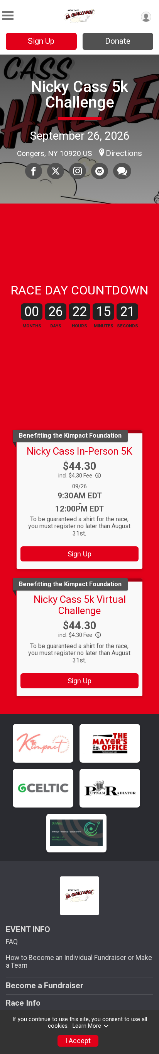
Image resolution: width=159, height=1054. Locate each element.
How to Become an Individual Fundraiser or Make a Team (79, 961)
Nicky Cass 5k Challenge (79, 94)
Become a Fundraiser (44, 985)
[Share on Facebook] (33, 171)
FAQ (12, 942)
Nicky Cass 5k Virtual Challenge (80, 605)
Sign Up (41, 41)
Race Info (23, 1003)
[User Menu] (146, 17)
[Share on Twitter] (55, 171)
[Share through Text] (122, 171)
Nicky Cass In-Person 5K (79, 451)
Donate (117, 41)
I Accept (78, 1041)
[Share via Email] (99, 171)
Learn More (87, 1026)
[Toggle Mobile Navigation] (7, 16)
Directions (124, 153)
